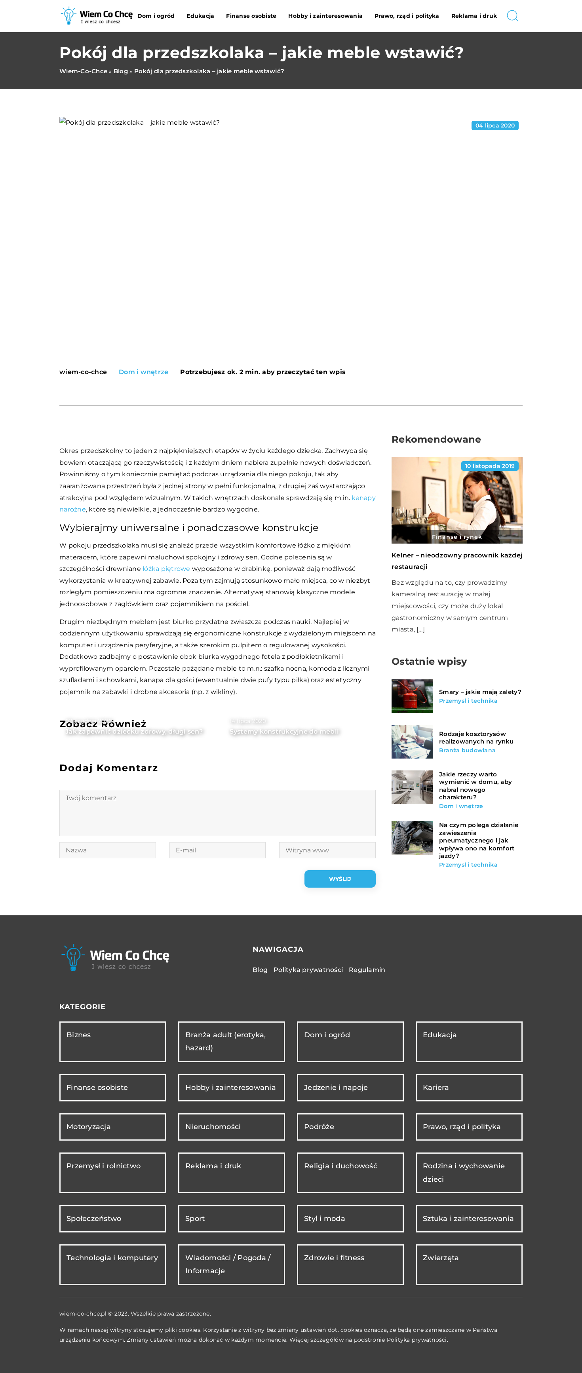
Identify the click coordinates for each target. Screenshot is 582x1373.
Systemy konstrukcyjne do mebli (284, 731)
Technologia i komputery (112, 1257)
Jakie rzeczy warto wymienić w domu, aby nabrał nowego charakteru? (475, 785)
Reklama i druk (474, 15)
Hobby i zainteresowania (325, 15)
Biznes (79, 1035)
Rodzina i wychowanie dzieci (464, 1172)
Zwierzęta (441, 1257)
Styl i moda (324, 1218)
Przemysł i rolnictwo (104, 1166)
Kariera (436, 1087)
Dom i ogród (156, 15)
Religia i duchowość (340, 1166)
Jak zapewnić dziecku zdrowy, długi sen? (134, 731)
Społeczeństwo (94, 1218)
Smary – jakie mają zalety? (480, 692)
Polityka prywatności (308, 970)
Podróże (319, 1126)
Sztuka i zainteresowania (468, 1218)
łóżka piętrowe (166, 568)
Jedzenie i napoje (336, 1087)
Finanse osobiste (251, 15)
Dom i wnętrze (143, 372)
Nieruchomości (213, 1126)
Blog (260, 970)
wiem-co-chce (83, 372)
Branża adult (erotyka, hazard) (225, 1041)
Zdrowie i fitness (334, 1257)
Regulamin (367, 970)
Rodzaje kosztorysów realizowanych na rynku (476, 737)
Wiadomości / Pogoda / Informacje (227, 1264)
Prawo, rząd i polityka (407, 15)
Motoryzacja (89, 1126)
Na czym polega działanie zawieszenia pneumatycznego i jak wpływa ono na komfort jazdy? (478, 840)
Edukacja (200, 15)
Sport (195, 1218)
